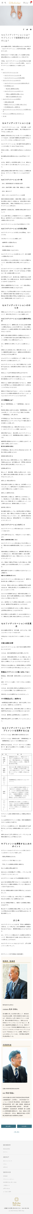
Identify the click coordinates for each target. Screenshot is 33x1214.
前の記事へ (8, 1126)
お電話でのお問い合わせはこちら (16, 1208)
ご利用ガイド (6, 1185)
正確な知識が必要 (9, 102)
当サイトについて (7, 1161)
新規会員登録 (6, 1148)
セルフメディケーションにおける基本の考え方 (16, 83)
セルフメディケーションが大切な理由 (14, 78)
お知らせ (5, 1167)
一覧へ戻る (16, 1131)
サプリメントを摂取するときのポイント (13, 113)
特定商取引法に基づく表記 (9, 1182)
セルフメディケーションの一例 (12, 75)
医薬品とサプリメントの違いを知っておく (15, 104)
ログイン (5, 1152)
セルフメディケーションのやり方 (12, 80)
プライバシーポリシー (8, 1179)
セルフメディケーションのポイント (13, 91)
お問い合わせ (6, 1188)
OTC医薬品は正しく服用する (12, 107)
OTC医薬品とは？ (9, 85)
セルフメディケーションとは (10, 72)
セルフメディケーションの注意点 (12, 99)
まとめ (4, 116)
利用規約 (5, 1176)
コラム (4, 1164)
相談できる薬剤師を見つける (14, 96)
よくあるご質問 (7, 1191)
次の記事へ (24, 1126)
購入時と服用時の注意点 (12, 88)
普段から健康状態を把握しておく (15, 94)
